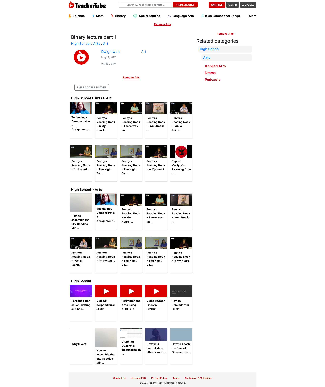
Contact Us (119, 378)
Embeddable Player (91, 87)
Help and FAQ (138, 378)
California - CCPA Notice (198, 378)
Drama (210, 73)
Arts (96, 43)
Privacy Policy (159, 378)
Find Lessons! (185, 4)
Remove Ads (162, 24)
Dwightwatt (110, 52)
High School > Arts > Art (91, 98)
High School (80, 43)
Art (105, 43)
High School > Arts (86, 189)
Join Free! (217, 4)
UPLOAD (249, 4)
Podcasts (212, 80)
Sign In (232, 4)
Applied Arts (215, 66)
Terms (176, 378)
